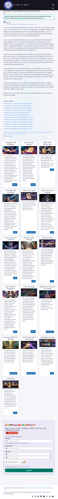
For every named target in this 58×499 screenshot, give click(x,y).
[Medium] (53, 496)
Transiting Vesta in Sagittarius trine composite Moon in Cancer (18, 124)
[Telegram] (41, 496)
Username (8, 438)
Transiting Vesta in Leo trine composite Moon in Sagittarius (17, 103)
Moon (26, 24)
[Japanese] (21, 425)
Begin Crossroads (31, 373)
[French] (13, 425)
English (32, 24)
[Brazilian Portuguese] (10, 425)
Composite (14, 24)
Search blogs (8, 136)
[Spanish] (8, 425)
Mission (31, 488)
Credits (5, 489)
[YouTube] (44, 496)
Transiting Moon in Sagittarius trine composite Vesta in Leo (17, 105)
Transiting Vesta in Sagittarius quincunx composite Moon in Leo (19, 117)
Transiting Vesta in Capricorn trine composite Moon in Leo (17, 115)
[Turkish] (27, 425)
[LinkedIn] (50, 496)
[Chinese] (19, 425)
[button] (53, 5)
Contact (27, 488)
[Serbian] (29, 425)
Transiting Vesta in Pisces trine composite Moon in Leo (16, 112)
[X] (38, 496)
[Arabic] (23, 425)
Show (14, 185)
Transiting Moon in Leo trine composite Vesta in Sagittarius (17, 108)
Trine (35, 24)
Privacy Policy (27, 466)
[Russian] (15, 425)
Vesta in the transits (19, 132)
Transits (10, 24)
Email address (9, 446)
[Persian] (33, 425)
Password (7, 451)
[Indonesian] (34, 425)
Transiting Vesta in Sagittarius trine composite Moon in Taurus (18, 126)
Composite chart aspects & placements (41, 132)
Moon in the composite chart (20, 133)
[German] (12, 425)
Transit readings (10, 132)
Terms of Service (38, 488)
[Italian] (17, 425)
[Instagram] (35, 496)
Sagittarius (22, 24)
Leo (29, 24)
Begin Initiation (50, 331)
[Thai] (31, 425)
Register (6, 16)
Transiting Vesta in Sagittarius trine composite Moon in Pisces (18, 119)
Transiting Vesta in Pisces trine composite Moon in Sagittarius (18, 110)
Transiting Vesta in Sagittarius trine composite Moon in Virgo (18, 122)
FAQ (51, 488)
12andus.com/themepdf (20, 18)
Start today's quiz (31, 232)
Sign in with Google (13, 433)
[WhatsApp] (47, 496)
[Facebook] (32, 496)
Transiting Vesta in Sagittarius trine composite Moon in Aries (18, 128)
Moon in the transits (28, 132)
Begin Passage (13, 373)
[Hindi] (25, 425)
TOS (21, 466)
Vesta (19, 24)
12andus (8, 21)
